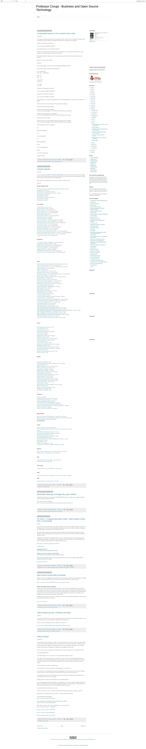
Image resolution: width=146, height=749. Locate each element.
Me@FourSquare (94, 160)
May (93, 122)
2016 (92, 94)
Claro (56, 685)
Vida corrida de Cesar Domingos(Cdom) (98, 261)
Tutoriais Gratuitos (43, 169)
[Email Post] (64, 159)
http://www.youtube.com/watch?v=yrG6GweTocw (46, 698)
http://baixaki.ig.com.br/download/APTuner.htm (47, 550)
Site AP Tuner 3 (40, 546)
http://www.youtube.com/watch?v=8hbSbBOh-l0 (46, 712)
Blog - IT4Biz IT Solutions (95, 206)
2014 (92, 98)
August (93, 117)
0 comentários (59, 159)
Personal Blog (93, 171)
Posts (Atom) (45, 728)
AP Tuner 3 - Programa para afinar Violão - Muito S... (99, 132)
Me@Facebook (93, 159)
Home (38, 16)
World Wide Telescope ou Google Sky (55, 511)
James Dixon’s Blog (94, 227)
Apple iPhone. (46, 652)
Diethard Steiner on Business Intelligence (99, 214)
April (93, 142)
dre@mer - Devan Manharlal (96, 263)
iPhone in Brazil (43, 637)
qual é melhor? (45, 511)
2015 (92, 96)
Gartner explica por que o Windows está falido (54, 613)
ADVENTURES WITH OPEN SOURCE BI (98, 200)
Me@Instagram (93, 162)
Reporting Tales (93, 254)
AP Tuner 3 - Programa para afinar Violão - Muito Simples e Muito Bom (55, 567)
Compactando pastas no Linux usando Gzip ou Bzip (56, 33)
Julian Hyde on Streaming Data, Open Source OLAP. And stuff (98, 233)
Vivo (50, 685)
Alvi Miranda (93, 202)
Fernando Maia (93, 215)
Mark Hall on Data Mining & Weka (97, 239)
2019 (92, 91)
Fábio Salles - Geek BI (95, 218)
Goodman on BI (93, 223)
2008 (92, 108)
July (93, 119)
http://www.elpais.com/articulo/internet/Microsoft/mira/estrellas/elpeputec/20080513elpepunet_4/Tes (55, 502)
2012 (92, 101)
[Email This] (66, 159)
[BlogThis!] (67, 159)
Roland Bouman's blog (95, 255)
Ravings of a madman (95, 252)
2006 (92, 152)
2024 (92, 87)
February (94, 146)
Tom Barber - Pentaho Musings (96, 260)
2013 (92, 99)
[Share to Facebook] (70, 159)
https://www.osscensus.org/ (42, 601)
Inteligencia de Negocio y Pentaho (97, 224)
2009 (92, 107)
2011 (92, 103)
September (94, 115)
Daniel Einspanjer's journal (96, 211)
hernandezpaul (93, 265)
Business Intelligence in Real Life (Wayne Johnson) (97, 209)
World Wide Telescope (61, 497)
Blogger (86, 745)
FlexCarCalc (92, 177)
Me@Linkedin (93, 165)
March (93, 144)
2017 (92, 92)
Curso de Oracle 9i (41, 328)
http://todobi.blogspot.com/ (60, 174)
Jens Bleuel (92, 229)
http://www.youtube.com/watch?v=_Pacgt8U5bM (46, 706)
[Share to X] (69, 159)
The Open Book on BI (94, 258)
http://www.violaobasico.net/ (42, 561)
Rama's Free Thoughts (95, 251)
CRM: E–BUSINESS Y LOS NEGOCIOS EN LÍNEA (47, 313)
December (94, 110)
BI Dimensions (93, 205)
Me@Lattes (92, 163)
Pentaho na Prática (94, 249)
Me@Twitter (92, 168)
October (93, 114)
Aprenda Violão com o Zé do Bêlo (44, 559)
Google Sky (78, 497)
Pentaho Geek (93, 246)
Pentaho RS (93, 248)
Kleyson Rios (93, 234)
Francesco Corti (93, 217)
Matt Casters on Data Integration (97, 240)
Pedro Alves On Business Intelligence (98, 244)
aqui (93, 69)
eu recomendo (71, 567)
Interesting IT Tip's (94, 226)
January (93, 148)
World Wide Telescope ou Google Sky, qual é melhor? (56, 494)
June (93, 121)
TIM (53, 685)
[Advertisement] (73, 23)
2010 (92, 105)
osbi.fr (91, 266)
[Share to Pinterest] (72, 159)
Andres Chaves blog (94, 203)
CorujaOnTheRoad (94, 157)
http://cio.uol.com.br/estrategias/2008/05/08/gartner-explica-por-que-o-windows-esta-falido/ (53, 625)
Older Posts (83, 726)
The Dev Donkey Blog (95, 257)
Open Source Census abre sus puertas (51, 575)
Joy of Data (92, 230)
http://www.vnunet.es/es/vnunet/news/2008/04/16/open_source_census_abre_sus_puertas (53, 582)
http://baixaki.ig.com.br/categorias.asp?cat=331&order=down (50, 554)
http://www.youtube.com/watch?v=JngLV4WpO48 (46, 702)
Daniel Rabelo (93, 212)
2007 (92, 150)
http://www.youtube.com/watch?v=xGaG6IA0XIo (46, 715)
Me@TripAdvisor (93, 167)
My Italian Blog (93, 170)
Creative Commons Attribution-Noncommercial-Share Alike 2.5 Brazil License (79, 739)
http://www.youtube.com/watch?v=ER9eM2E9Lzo (46, 709)
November (94, 112)
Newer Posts (40, 726)
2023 (92, 89)
